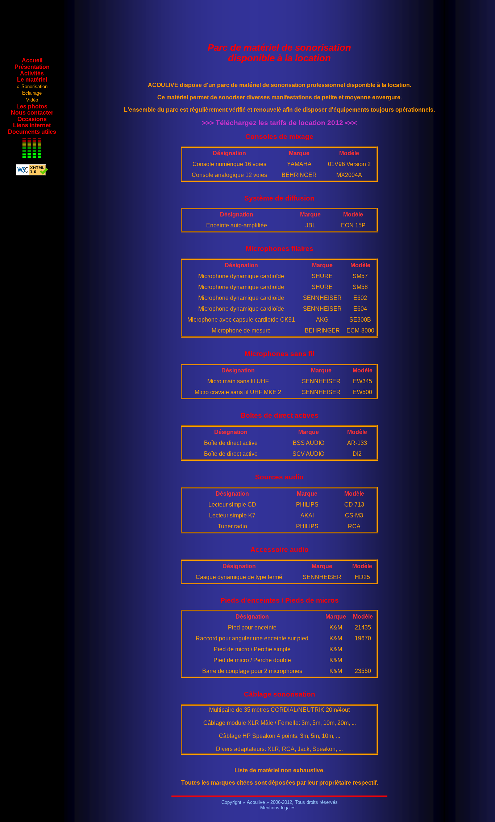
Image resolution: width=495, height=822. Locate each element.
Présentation (32, 67)
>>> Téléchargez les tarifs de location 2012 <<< (279, 123)
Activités (32, 73)
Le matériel (32, 80)
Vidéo (32, 100)
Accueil (32, 60)
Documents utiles (32, 132)
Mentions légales (278, 807)
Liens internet (32, 125)
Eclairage (32, 93)
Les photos (31, 106)
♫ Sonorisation (31, 86)
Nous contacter (32, 113)
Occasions (32, 119)
